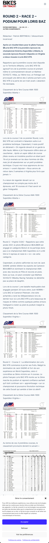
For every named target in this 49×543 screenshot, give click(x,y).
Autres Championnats (11, 29)
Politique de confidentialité (30, 540)
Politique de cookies (14, 540)
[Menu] (45, 4)
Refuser (24, 528)
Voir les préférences (24, 534)
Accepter (24, 522)
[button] (45, 498)
